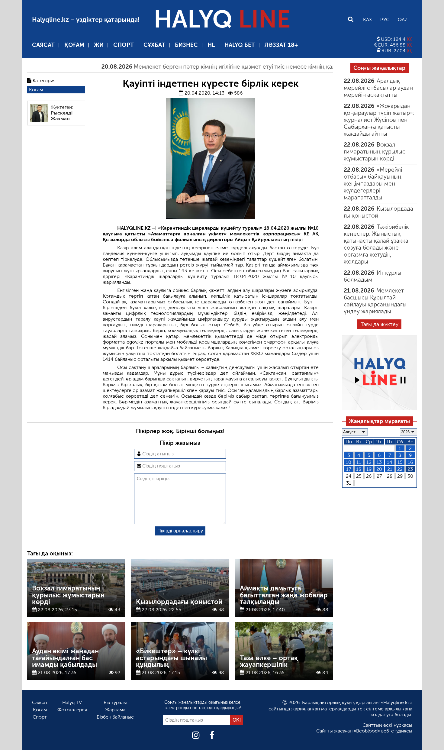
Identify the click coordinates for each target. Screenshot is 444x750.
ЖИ (99, 44)
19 (369, 469)
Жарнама (115, 710)
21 (389, 469)
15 (400, 462)
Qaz (402, 19)
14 (389, 462)
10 (348, 462)
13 (379, 462)
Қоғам (74, 44)
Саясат (43, 44)
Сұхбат (154, 44)
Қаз (367, 19)
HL (211, 44)
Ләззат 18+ (281, 44)
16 (410, 462)
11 (358, 462)
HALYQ (222, 19)
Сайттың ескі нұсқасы (387, 725)
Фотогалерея (72, 710)
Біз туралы (115, 702)
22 (400, 469)
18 (359, 469)
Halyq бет (239, 44)
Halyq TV (72, 702)
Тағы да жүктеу (379, 324)
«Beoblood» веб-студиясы (383, 731)
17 (348, 469)
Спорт (123, 44)
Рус (384, 19)
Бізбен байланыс (115, 717)
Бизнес (186, 44)
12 (369, 462)
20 (379, 469)
